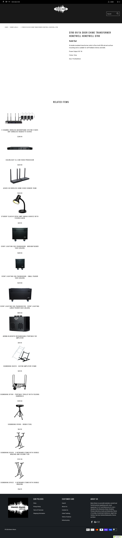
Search (64, 503)
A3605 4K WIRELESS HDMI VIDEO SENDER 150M (20, 175)
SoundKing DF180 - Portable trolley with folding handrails (20, 382)
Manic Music (12, 529)
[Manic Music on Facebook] (3, 2)
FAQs (34, 503)
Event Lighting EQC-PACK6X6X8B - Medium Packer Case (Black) (20, 233)
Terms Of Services (38, 510)
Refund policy (66, 520)
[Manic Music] (61, 9)
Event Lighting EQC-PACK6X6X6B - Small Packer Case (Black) (20, 263)
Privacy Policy (37, 506)
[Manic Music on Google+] (6, 2)
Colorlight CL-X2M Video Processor (20, 147)
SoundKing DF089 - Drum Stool (20, 411)
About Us (64, 506)
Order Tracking (66, 513)
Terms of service (66, 516)
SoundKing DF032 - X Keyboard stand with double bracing (20, 470)
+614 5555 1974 (15, 2)
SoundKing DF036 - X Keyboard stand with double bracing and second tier (20, 440)
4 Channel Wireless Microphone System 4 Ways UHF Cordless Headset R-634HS (20, 117)
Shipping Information (39, 513)
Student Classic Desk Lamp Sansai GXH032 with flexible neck (20, 204)
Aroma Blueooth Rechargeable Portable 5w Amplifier (20, 323)
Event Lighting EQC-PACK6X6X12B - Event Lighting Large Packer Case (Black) (20, 293)
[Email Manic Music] (9, 2)
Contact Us (65, 510)
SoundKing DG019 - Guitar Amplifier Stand (20, 353)
